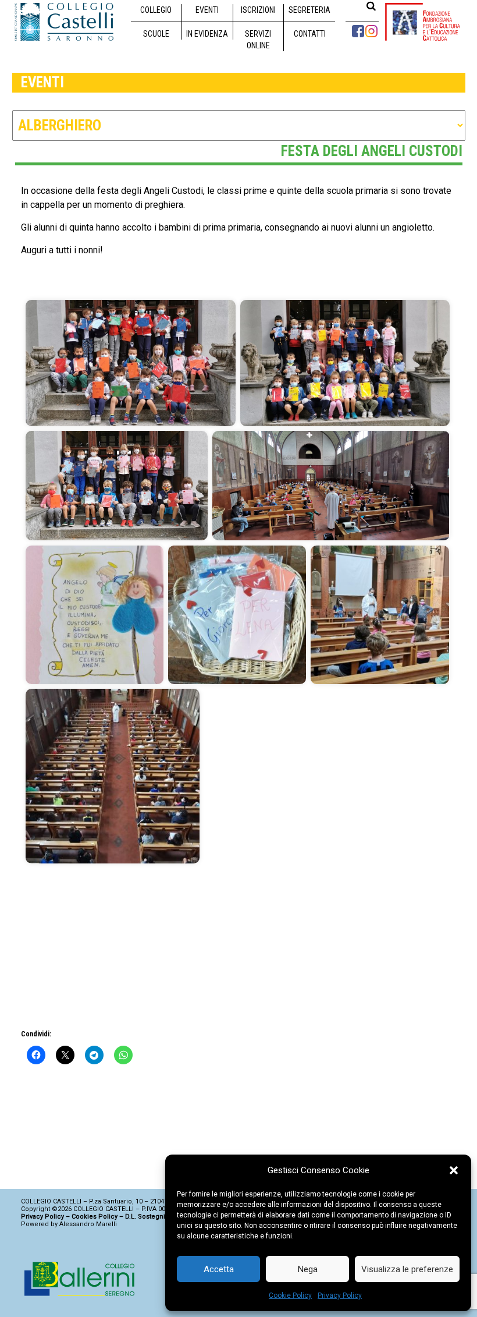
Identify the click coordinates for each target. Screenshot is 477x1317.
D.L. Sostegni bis (150, 1216)
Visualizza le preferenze (407, 1269)
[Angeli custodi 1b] (345, 363)
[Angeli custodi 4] (237, 615)
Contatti (310, 33)
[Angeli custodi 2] (331, 485)
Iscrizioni (258, 10)
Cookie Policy (290, 1295)
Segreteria (309, 10)
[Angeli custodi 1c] (117, 485)
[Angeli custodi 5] (380, 615)
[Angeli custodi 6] (113, 776)
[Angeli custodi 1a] (131, 363)
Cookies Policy (95, 1216)
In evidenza (207, 33)
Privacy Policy (340, 1295)
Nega (308, 1269)
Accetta (219, 1269)
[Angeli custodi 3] (94, 615)
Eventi (207, 10)
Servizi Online (258, 39)
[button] (454, 1170)
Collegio (156, 10)
